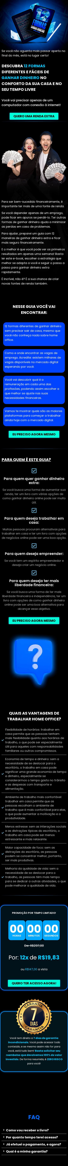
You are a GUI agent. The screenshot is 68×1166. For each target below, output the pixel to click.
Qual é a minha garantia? (27, 1151)
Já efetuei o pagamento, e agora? (33, 1144)
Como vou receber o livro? (27, 1130)
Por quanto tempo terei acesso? (32, 1137)
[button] (34, 1130)
